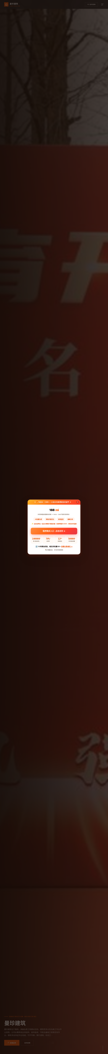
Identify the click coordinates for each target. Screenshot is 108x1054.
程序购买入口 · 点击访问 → (54, 530)
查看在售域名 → (66, 546)
